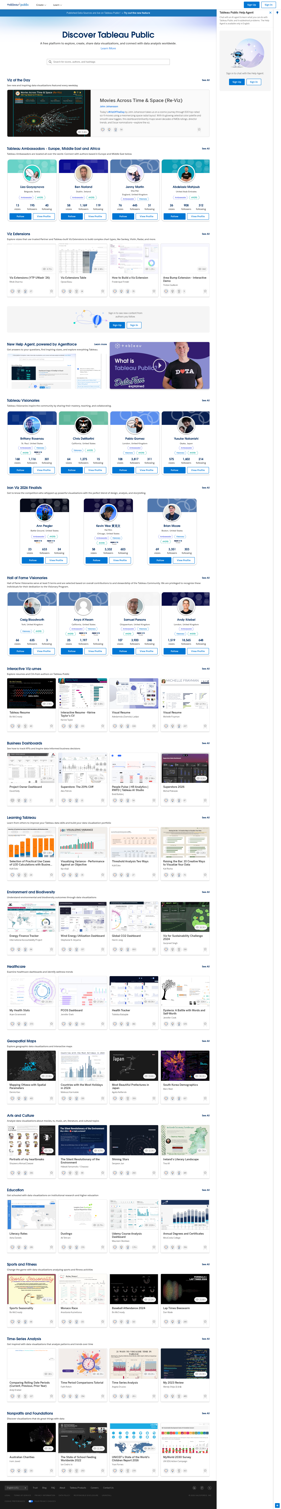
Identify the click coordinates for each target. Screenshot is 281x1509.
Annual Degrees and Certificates (183, 1233)
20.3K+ (202, 1374)
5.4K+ (84, 132)
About (62, 1488)
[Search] (50, 62)
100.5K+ (48, 1225)
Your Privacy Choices (45, 1501)
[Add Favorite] (199, 130)
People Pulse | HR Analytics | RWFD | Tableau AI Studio (130, 788)
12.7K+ (203, 704)
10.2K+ (151, 1299)
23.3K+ (49, 1002)
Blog (44, 1488)
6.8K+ (100, 704)
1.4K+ (49, 853)
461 (133, 1024)
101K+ (152, 1225)
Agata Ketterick (119, 1092)
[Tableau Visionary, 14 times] (26, 631)
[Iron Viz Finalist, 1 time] (38, 453)
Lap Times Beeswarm (176, 1308)
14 (82, 291)
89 (82, 1173)
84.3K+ (151, 1448)
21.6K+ (203, 1299)
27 (31, 291)
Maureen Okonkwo (120, 1241)
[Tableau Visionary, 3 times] (143, 199)
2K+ (134, 1396)
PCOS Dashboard (72, 1010)
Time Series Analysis (125, 1382)
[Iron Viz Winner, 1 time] (38, 542)
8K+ (50, 1374)
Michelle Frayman (171, 716)
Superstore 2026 (173, 787)
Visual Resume (121, 712)
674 (185, 1024)
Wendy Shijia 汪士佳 (172, 1387)
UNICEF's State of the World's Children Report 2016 (130, 1459)
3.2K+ (203, 853)
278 (134, 1471)
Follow (20, 216)
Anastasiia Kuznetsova (71, 1312)
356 (185, 1247)
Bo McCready (16, 716)
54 (121, 130)
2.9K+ (49, 704)
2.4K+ (100, 269)
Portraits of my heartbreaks (27, 1159)
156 (31, 1173)
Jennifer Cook (169, 1018)
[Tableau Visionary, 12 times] (92, 629)
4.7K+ (49, 269)
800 (134, 949)
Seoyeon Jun (118, 1163)
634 (134, 726)
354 (82, 1396)
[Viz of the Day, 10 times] (101, 543)
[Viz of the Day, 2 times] (192, 453)
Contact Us (108, 1488)
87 (185, 801)
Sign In (269, 4)
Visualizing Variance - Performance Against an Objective (82, 863)
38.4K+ (151, 927)
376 (82, 1247)
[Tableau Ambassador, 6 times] (165, 537)
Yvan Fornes (117, 1464)
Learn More (108, 48)
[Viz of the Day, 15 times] (165, 542)
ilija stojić (65, 869)
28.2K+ (100, 1076)
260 (134, 1173)
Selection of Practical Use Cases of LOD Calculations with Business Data (31, 863)
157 (82, 949)
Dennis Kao (15, 1092)
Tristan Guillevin (170, 285)
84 (31, 949)
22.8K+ (49, 1076)
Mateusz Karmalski (70, 1092)
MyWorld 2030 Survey (177, 1457)
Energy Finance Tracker (24, 936)
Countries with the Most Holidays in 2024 (82, 1086)
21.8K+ (202, 1448)
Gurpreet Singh (170, 943)
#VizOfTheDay (116, 112)
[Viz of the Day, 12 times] (25, 453)
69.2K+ (151, 1374)
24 (31, 875)
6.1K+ (203, 778)
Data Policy (64, 1495)
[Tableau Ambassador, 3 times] (186, 448)
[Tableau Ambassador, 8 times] (134, 448)
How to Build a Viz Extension (130, 277)
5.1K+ (49, 1299)
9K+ (50, 1448)
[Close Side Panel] (270, 13)
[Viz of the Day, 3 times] (141, 453)
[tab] (277, 13)
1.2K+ (152, 269)
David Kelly (15, 791)
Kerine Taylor (67, 720)
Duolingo (66, 1233)
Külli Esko (14, 869)
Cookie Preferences (15, 1501)
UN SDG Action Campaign (175, 1461)
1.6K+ (152, 853)
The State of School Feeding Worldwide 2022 (78, 1459)
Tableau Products (78, 1488)
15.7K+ (100, 1225)
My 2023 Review (173, 1382)
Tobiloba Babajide (120, 1014)
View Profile (44, 216)
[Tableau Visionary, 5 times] (180, 537)
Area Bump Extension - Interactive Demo (184, 279)
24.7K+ (151, 704)
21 (82, 801)
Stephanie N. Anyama (71, 940)
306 (134, 1098)
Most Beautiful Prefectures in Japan (130, 1086)
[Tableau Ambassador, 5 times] (128, 199)
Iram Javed (15, 1461)
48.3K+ (100, 1374)
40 (31, 726)
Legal (7, 1495)
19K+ (50, 927)
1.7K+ (100, 778)
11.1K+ (152, 1150)
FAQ (53, 1488)
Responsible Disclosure (86, 1495)
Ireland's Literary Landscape (181, 1159)
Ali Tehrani (65, 1238)
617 (185, 1098)
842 (204, 269)
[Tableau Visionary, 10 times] (78, 450)
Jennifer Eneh (67, 1014)
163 (185, 1471)
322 (82, 1024)
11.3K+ (100, 1448)
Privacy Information (45, 1495)
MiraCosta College (171, 1238)
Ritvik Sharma (16, 282)
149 (185, 1173)
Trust (35, 1488)
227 (185, 726)
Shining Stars (120, 1159)
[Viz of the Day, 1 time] (40, 197)
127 (31, 1396)
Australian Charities (22, 1457)
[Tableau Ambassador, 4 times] (180, 197)
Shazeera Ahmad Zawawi (21, 1163)
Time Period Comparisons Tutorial (82, 1382)
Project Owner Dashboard (26, 787)
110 (133, 1322)
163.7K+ (202, 1225)
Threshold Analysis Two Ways (130, 861)
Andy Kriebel (15, 1390)
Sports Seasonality (21, 1308)
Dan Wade (168, 1312)
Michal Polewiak (170, 791)
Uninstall (107, 1495)
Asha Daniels (16, 1238)
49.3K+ (151, 1002)
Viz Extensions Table (73, 277)
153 (82, 726)
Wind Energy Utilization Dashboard (83, 936)
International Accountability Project (26, 940)
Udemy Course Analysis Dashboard (127, 1235)
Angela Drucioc (119, 1387)
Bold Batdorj (118, 794)
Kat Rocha (168, 869)
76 (185, 875)
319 (82, 1098)
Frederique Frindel (120, 282)
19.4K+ (152, 1076)
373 (31, 1024)
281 (31, 1247)
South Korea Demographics (180, 1084)
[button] (194, 1488)
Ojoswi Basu (66, 282)
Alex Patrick (66, 791)
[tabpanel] (245, 759)
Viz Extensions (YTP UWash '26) (30, 277)
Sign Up (251, 4)
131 (82, 1322)
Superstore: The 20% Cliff (77, 787)
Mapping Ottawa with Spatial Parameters (28, 1086)
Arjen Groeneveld (18, 1014)
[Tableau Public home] (18, 5)
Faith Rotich (66, 1387)
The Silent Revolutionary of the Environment (80, 1161)
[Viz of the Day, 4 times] (90, 450)
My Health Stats (20, 1010)
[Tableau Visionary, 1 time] (180, 453)
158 (185, 949)
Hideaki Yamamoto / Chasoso (74, 1167)
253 (82, 1471)
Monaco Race (69, 1308)
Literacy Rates (18, 1233)
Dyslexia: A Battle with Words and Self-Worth (184, 1012)
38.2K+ (202, 1076)
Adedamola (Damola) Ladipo (125, 716)
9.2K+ (100, 1299)
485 (185, 1396)
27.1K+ (100, 1002)
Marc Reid (168, 1089)
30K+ (203, 1002)
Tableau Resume (20, 712)
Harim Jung (117, 940)
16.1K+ (203, 927)
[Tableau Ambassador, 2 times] (77, 197)
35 (133, 291)
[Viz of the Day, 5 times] (91, 197)
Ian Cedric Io (66, 1464)
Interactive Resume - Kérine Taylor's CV (78, 714)
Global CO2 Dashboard (126, 936)
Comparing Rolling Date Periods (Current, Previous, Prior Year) (30, 1384)
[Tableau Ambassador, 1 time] (26, 197)
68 (31, 1322)
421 (31, 1098)
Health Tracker (121, 1010)
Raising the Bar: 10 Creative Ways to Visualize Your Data (184, 863)
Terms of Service (22, 1495)
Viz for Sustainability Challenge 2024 (183, 937)
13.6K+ (100, 927)
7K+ (50, 1150)
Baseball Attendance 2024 (128, 1308)
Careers (94, 1488)
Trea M (166, 1163)
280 (185, 1322)
